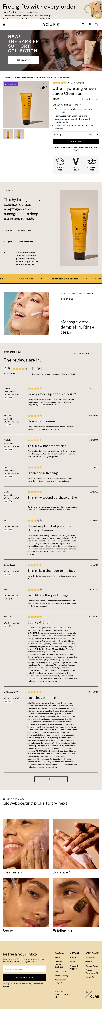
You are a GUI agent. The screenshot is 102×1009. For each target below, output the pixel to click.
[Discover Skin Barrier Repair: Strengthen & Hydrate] (51, 50)
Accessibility (90, 957)
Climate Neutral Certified (59, 964)
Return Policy (91, 977)
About (58, 957)
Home (7, 77)
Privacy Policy (91, 966)
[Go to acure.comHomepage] (51, 24)
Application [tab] (68, 294)
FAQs (72, 962)
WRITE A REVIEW (81, 353)
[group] (8, 134)
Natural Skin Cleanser (23, 77)
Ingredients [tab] (86, 294)
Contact (74, 957)
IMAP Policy (60, 971)
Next (51, 779)
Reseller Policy (61, 975)
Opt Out (89, 962)
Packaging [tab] (67, 299)
